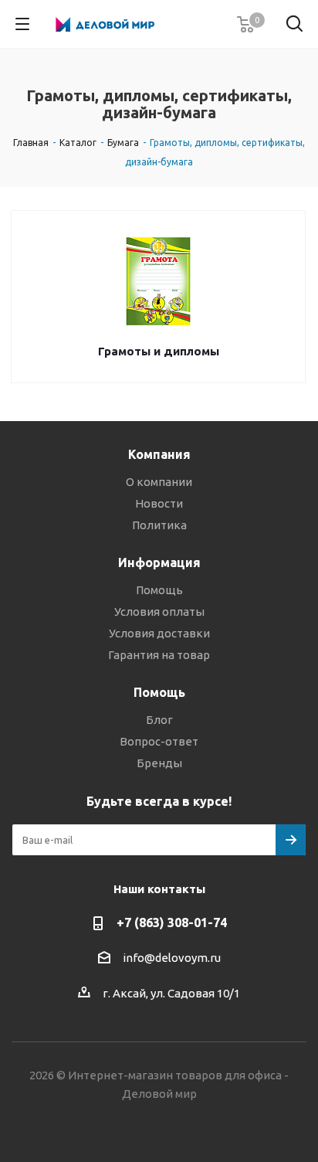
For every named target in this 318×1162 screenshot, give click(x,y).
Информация (159, 562)
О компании (159, 481)
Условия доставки (159, 633)
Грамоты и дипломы (158, 351)
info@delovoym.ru (172, 957)
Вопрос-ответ (159, 741)
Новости (159, 503)
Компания (159, 454)
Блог (159, 719)
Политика (159, 525)
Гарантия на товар (159, 654)
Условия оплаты (159, 611)
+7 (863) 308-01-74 (172, 922)
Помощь (159, 589)
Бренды (159, 763)
